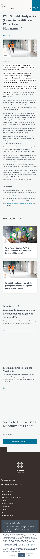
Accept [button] (21, 555)
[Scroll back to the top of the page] (3, 449)
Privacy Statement (7, 515)
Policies (4, 512)
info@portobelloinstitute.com (13, 484)
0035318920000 (9, 480)
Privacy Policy (29, 545)
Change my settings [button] (12, 555)
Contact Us (5, 509)
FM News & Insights (7, 503)
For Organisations (7, 491)
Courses (4, 500)
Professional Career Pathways (11, 497)
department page (11, 195)
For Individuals (6, 494)
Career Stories (6, 506)
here (33, 201)
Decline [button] (29, 555)
